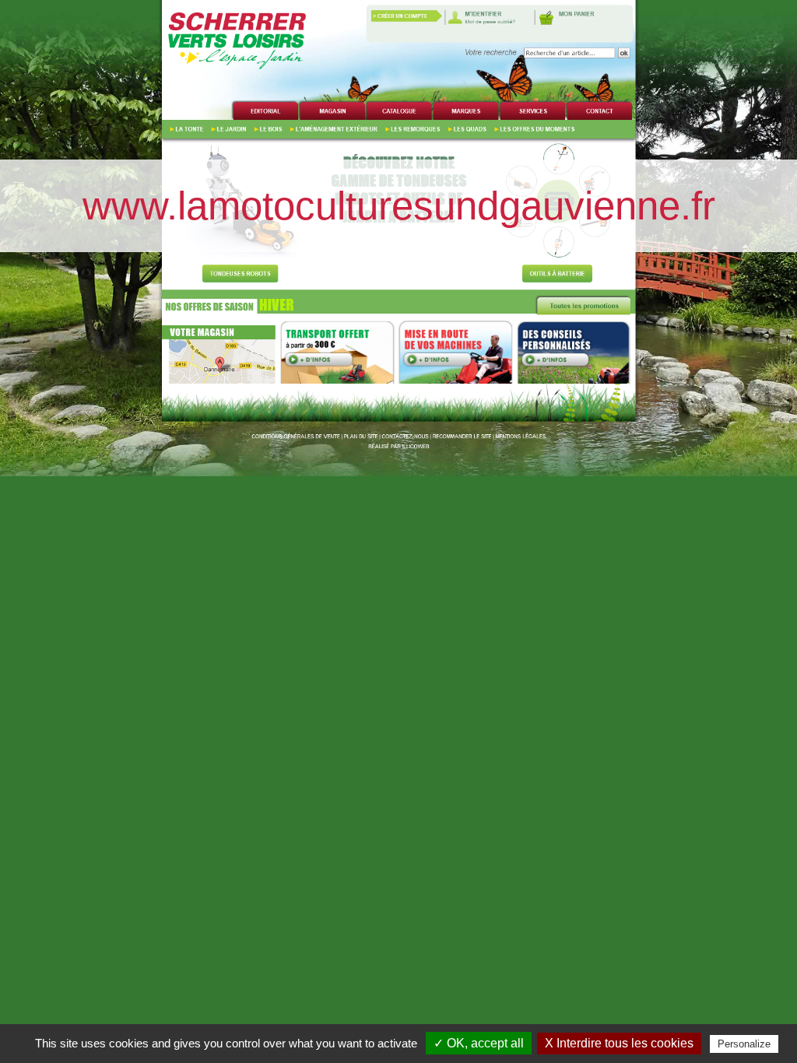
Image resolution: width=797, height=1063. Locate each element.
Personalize (744, 1044)
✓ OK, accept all (479, 1043)
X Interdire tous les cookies (619, 1043)
